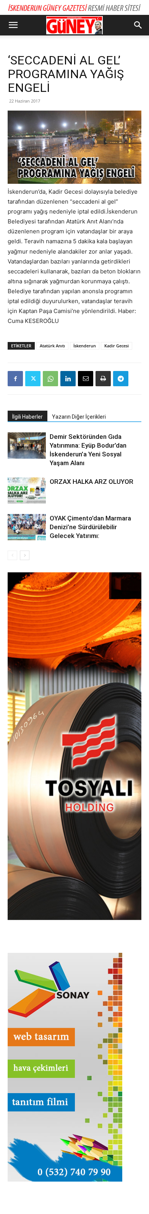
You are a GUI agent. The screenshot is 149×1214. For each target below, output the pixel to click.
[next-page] (24, 555)
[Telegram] (120, 378)
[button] (13, 25)
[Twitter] (32, 378)
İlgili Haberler (27, 417)
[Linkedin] (68, 378)
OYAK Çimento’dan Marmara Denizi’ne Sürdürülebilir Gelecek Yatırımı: (90, 527)
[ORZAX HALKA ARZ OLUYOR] (27, 490)
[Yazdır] (103, 378)
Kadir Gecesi (116, 345)
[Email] (85, 378)
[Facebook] (15, 378)
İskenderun (84, 345)
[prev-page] (12, 555)
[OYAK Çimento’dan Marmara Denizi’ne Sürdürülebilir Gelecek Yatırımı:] (27, 527)
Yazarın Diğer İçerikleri (79, 417)
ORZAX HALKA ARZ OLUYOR (91, 481)
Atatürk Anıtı (52, 345)
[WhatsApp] (50, 378)
